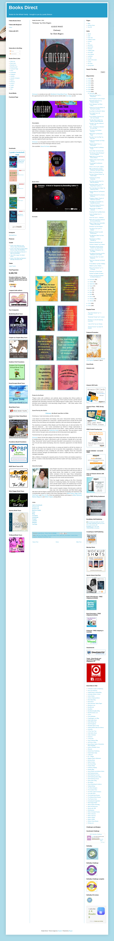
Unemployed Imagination (94, 801)
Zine (11, 89)
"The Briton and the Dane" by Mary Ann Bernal (96, 181)
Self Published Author (93, 773)
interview (90, 48)
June (90, 290)
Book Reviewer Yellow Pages (95, 703)
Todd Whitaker (20, 162)
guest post (62, 535)
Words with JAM (92, 808)
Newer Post (35, 542)
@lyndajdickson (13, 235)
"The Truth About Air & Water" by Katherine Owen (97, 188)
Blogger (71, 930)
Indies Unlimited (92, 734)
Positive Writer (91, 765)
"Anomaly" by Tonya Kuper (95, 271)
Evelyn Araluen (21, 174)
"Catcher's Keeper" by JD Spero (97, 244)
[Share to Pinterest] (66, 533)
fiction (57, 535)
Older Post (78, 542)
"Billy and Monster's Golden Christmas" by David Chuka (96, 169)
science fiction (74, 535)
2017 (89, 85)
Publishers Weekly (92, 767)
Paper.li (12, 79)
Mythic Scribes (91, 762)
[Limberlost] (13, 194)
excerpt (54, 535)
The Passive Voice (92, 799)
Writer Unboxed (92, 813)
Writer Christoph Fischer (94, 812)
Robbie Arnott (20, 188)
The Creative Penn (92, 789)
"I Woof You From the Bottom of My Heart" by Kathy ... (97, 108)
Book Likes (13, 63)
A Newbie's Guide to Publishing (95, 688)
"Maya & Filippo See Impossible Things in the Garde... (97, 223)
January (91, 300)
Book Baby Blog (92, 699)
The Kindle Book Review (94, 795)
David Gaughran (92, 723)
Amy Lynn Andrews (92, 690)
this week (90, 63)
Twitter (12, 87)
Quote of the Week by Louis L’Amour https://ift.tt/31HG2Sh (17, 246)
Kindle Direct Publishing (93, 751)
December (92, 93)
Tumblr (12, 85)
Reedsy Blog (91, 769)
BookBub (90, 709)
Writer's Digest (91, 817)
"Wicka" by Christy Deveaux (96, 172)
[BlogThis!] (62, 533)
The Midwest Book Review (94, 797)
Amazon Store (91, 25)
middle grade (91, 50)
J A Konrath (90, 738)
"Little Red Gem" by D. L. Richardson (95, 96)
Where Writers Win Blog (94, 804)
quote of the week (92, 59)
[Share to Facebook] (64, 533)
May (90, 292)
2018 (89, 83)
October (91, 281)
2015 (89, 89)
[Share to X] (63, 533)
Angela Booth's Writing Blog (94, 692)
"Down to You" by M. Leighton (96, 166)
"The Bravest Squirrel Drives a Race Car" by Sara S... (96, 205)
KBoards (90, 749)
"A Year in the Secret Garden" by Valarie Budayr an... (96, 276)
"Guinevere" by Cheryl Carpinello (94, 178)
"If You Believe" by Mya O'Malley (97, 263)
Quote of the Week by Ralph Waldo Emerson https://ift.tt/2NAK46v (19, 249)
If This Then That (92, 731)
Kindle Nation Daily (92, 752)
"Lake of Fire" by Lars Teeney (95, 324)
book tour (38, 535)
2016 (89, 87)
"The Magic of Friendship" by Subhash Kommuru (96, 202)
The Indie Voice (91, 793)
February (91, 298)
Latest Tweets (12, 266)
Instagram (12, 74)
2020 (89, 78)
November (92, 279)
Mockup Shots (91, 760)
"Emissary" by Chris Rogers (96, 226)
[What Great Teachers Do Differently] (13, 167)
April (90, 294)
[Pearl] (13, 208)
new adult (90, 52)
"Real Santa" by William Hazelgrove (95, 239)
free (89, 43)
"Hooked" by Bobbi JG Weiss (96, 273)
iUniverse (90, 736)
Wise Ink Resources (93, 806)
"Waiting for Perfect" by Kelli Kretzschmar (96, 232)
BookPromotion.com (93, 712)
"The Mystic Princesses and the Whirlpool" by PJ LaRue (97, 254)
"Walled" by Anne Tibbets (95, 265)
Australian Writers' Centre (94, 694)
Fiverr (11, 70)
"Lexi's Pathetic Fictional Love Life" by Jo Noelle (96, 117)
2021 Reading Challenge (96, 834)
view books (102, 842)
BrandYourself (13, 67)
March (91, 296)
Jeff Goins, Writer (92, 742)
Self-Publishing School (93, 778)
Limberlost (18, 186)
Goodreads (13, 72)
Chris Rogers (44, 535)
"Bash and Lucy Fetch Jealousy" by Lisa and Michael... (97, 220)
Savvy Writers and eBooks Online (96, 771)
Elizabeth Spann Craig (93, 725)
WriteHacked (91, 810)
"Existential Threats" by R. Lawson (96, 317)
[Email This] (60, 533)
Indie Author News (92, 733)
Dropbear (18, 172)
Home (57, 542)
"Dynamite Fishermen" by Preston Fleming (95, 101)
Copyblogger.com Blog (93, 718)
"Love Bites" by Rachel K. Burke (97, 111)
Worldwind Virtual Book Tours (44, 537)
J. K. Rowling (92, 914)
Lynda (93, 836)
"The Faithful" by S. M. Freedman (94, 114)
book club (90, 37)
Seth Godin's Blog (92, 780)
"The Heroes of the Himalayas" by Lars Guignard (96, 153)
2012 (89, 305)
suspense (35, 537)
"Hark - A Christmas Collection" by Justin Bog (96, 127)
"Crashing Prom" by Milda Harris (97, 212)
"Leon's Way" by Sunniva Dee (96, 150)
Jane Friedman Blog (93, 740)
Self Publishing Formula (93, 775)
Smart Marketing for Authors (95, 784)
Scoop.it (12, 83)
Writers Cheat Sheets (93, 821)
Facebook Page (14, 68)
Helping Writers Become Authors (96, 727)
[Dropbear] (13, 181)
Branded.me (13, 65)
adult (89, 35)
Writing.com (91, 823)
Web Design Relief (92, 802)
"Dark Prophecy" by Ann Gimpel (97, 98)
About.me (12, 61)
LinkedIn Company (15, 78)
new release (67, 535)
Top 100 (90, 27)
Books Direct (23, 7)
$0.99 (89, 34)
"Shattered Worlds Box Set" (96, 242)
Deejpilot (60, 930)
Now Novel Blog (92, 764)
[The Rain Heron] (13, 222)
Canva (89, 714)
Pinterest (12, 81)
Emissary (50, 535)
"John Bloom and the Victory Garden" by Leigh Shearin (96, 247)
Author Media (91, 696)
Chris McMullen (91, 716)
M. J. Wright (91, 756)
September (92, 283)
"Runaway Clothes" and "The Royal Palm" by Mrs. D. (96, 185)
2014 (89, 91)
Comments (13, 53)
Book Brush (91, 701)
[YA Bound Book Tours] (16, 552)
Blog (89, 23)
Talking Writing (91, 786)
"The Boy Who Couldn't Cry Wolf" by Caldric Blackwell (96, 120)
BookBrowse (91, 707)
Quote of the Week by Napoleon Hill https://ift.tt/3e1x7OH (18, 259)
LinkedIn (12, 76)
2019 (89, 81)
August (91, 286)
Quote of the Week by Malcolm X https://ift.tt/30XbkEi (18, 252)
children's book (91, 39)
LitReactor (90, 754)
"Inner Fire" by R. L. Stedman (96, 217)
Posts (12, 51)
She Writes (90, 782)
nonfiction (90, 56)
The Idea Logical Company (94, 791)
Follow (10, 27)
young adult (91, 65)
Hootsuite (90, 729)
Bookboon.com (91, 705)
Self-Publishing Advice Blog (94, 776)
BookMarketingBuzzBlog (94, 710)
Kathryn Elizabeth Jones (94, 747)
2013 (89, 303)
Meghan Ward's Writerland (94, 758)
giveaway (90, 45)
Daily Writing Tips (92, 722)
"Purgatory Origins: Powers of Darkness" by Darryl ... (96, 199)
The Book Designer (92, 788)
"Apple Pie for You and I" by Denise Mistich (96, 157)
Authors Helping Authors (94, 698)
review (89, 61)
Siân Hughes (20, 200)
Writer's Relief (91, 819)
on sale (89, 58)
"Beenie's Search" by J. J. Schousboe (95, 144)
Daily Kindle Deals (92, 720)
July (90, 288)
